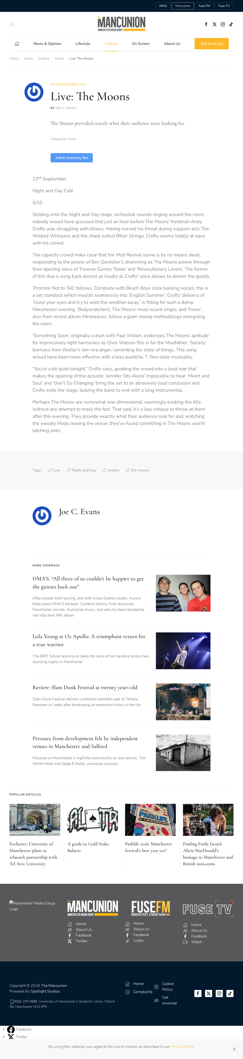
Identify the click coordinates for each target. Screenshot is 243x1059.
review (113, 470)
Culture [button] (111, 43)
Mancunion (182, 6)
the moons (140, 470)
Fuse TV (224, 6)
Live (56, 470)
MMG (163, 6)
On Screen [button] (141, 43)
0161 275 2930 (25, 1001)
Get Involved (212, 43)
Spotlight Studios (45, 991)
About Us (172, 43)
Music (72, 139)
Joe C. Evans (66, 108)
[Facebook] (11, 1029)
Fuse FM (204, 6)
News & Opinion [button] (47, 43)
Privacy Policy (182, 1046)
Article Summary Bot (72, 158)
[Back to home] (121, 24)
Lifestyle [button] (82, 43)
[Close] (234, 1049)
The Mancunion (54, 985)
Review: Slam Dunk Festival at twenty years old (85, 687)
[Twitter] (11, 1036)
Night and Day (84, 470)
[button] (11, 24)
